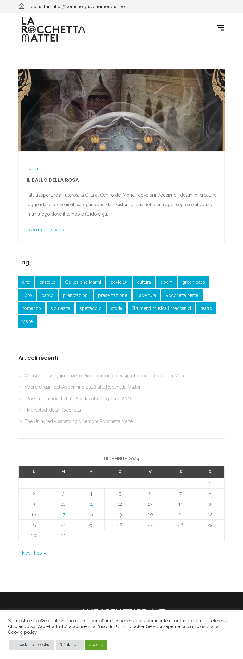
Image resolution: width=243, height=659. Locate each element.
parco (47, 295)
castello (48, 282)
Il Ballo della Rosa (53, 180)
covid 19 (119, 282)
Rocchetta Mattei (182, 295)
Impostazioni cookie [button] (31, 644)
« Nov (24, 552)
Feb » (40, 552)
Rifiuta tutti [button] (69, 644)
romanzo (31, 308)
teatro (206, 308)
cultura (144, 282)
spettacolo (91, 308)
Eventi (33, 169)
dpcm (166, 282)
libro (27, 295)
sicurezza (60, 308)
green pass (193, 282)
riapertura (146, 295)
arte (26, 282)
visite (27, 321)
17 (63, 514)
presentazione (112, 295)
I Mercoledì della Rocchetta (53, 410)
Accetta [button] (96, 644)
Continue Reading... (49, 230)
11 (91, 504)
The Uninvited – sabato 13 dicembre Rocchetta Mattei (79, 421)
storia (116, 308)
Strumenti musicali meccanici (161, 308)
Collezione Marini (83, 282)
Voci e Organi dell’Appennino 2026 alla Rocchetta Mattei (82, 386)
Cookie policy (22, 632)
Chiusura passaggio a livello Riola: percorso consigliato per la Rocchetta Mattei (105, 375)
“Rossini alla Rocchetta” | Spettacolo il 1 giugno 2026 (79, 398)
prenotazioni (76, 295)
